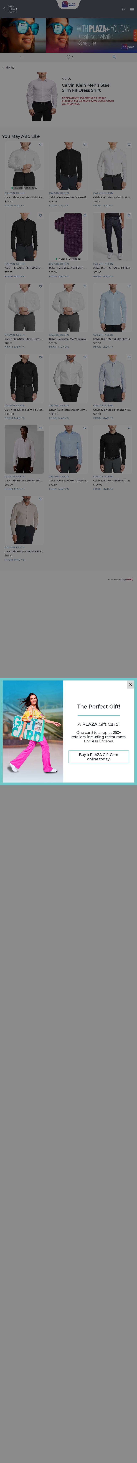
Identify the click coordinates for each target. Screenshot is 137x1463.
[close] (130, 684)
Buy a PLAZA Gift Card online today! (98, 757)
